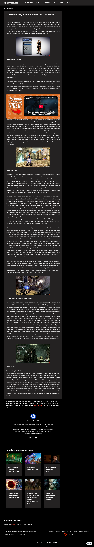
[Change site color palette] (89, 543)
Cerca (68, 3)
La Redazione (32, 531)
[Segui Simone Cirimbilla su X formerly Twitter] (33, 437)
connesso (14, 524)
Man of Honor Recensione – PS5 (51, 470)
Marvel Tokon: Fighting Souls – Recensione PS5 (13, 495)
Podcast (47, 3)
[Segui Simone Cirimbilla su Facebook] (30, 437)
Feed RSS (80, 531)
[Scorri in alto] (89, 540)
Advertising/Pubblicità (21, 534)
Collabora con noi (9, 534)
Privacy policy (73, 531)
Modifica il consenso (54, 531)
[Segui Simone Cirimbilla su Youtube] (36, 437)
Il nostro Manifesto (23, 531)
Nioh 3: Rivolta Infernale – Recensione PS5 (13, 470)
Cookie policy (64, 531)
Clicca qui (38, 405)
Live (53, 3)
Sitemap (86, 531)
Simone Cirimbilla (12, 18)
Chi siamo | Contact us (11, 531)
